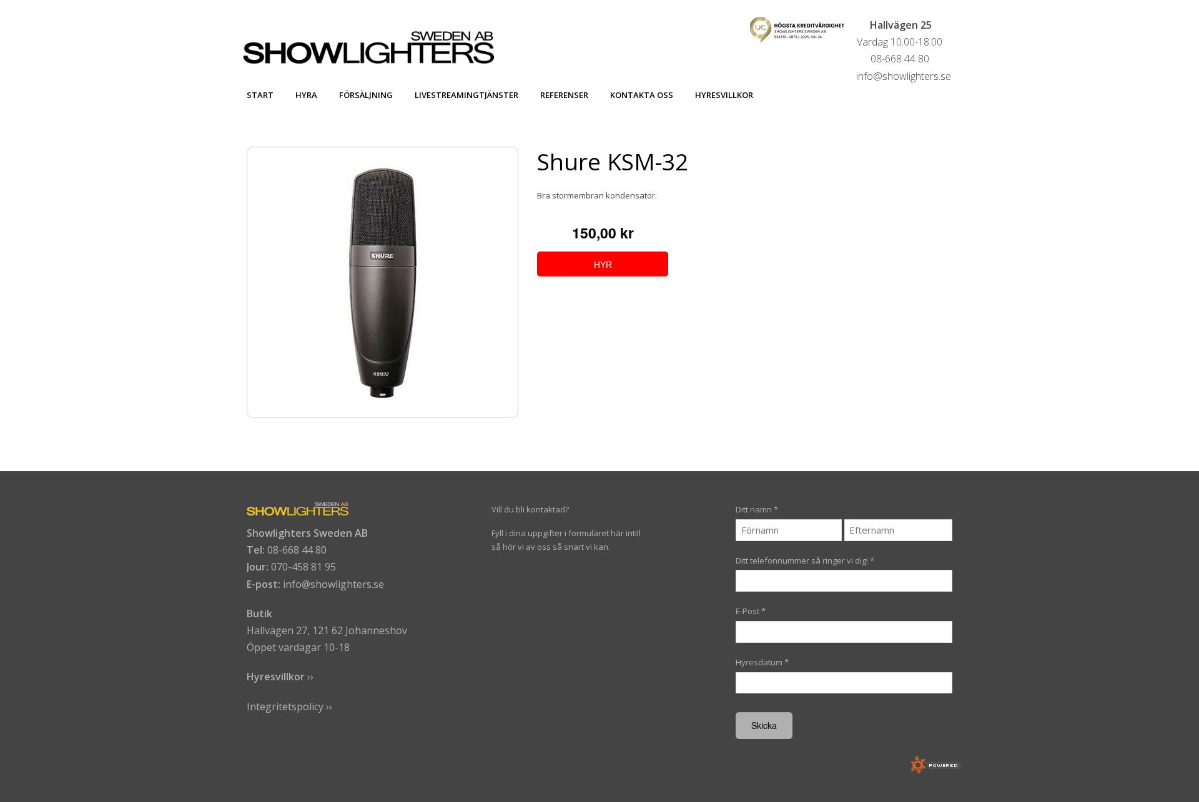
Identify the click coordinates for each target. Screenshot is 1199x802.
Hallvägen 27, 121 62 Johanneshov (327, 630)
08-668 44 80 (297, 550)
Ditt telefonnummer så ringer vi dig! (805, 560)
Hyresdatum (762, 662)
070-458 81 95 (303, 567)
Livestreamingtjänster (466, 94)
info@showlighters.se (333, 584)
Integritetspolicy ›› (289, 706)
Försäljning (366, 94)
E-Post (751, 611)
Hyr (603, 265)
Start (260, 94)
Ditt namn (757, 509)
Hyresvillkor (724, 94)
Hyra (306, 94)
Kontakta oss (641, 94)
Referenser (564, 94)
